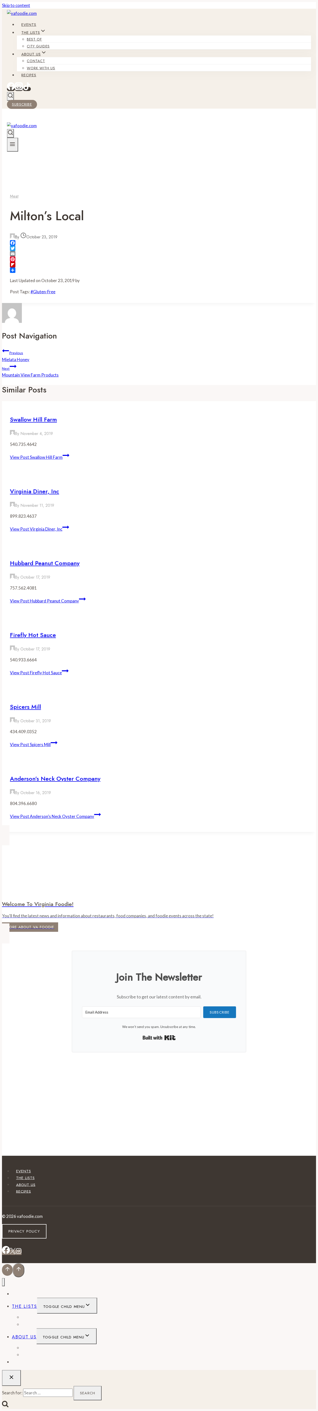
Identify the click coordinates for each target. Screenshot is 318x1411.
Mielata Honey (15, 356)
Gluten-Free (43, 291)
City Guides (38, 46)
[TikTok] (27, 89)
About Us (26, 1184)
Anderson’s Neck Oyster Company (55, 778)
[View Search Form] (10, 96)
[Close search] (11, 1378)
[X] (13, 1252)
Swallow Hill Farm (33, 419)
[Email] (159, 254)
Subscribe (22, 104)
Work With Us (41, 68)
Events (28, 24)
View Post (36, 457)
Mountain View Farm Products (30, 372)
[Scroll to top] (7, 1270)
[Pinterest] (159, 259)
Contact (36, 60)
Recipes (28, 75)
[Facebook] (11, 89)
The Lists (25, 1178)
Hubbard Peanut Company (45, 563)
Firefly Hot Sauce (33, 635)
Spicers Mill (25, 706)
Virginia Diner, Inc (34, 491)
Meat (14, 196)
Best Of (34, 39)
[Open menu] (12, 145)
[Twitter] (159, 248)
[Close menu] (3, 1282)
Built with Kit (159, 1037)
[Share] (159, 270)
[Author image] (12, 237)
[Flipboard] (159, 264)
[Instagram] (19, 89)
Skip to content (16, 5)
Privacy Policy (24, 1231)
